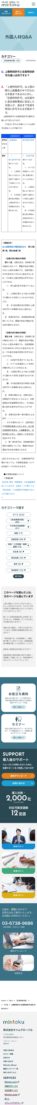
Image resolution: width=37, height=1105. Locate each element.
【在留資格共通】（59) (11, 60)
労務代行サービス (11, 1086)
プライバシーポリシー (10, 1041)
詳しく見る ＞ (18, 707)
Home (3, 1000)
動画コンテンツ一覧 (10, 1069)
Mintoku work (11, 1082)
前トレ (7, 1099)
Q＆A (11, 1000)
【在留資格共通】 (21, 1000)
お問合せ (31, 12)
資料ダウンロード (6, 12)
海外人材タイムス (9, 1072)
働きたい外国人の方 (18, 12)
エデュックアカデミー (13, 1103)
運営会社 (6, 1043)
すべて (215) (18, 515)
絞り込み (18, 576)
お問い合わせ (8, 1061)
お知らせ (6, 1057)
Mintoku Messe (10, 1065)
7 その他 (4, 1004)
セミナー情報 (8, 1054)
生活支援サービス (11, 1090)
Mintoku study (11, 1094)
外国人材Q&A (8, 1050)
